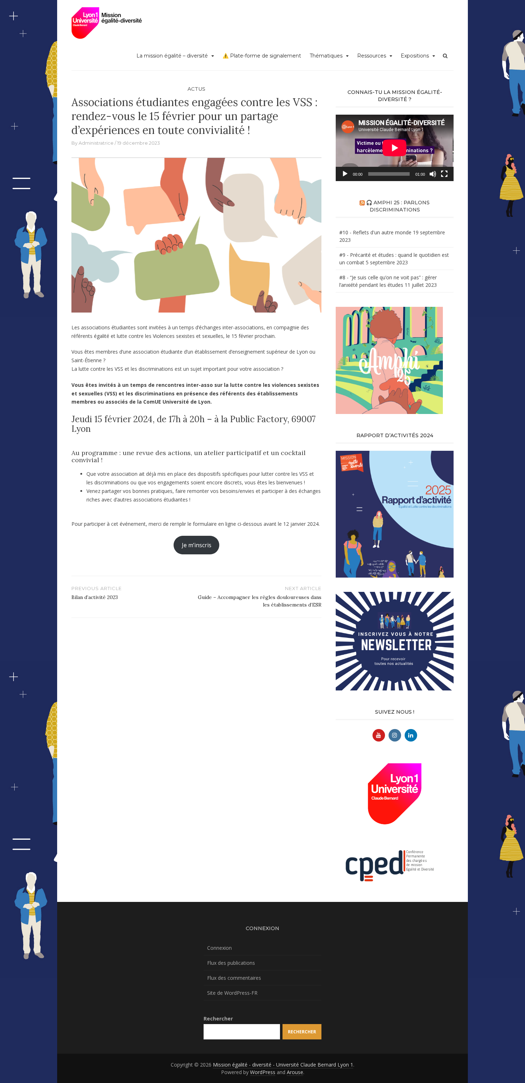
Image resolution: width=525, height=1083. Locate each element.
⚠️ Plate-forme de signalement (261, 56)
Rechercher (218, 1018)
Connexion (219, 947)
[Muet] (432, 174)
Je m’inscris (196, 545)
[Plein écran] (444, 174)
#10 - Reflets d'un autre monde (375, 232)
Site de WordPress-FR (232, 992)
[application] (395, 148)
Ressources (371, 56)
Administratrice (96, 143)
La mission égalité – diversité (172, 56)
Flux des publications (231, 962)
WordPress (262, 1072)
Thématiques (326, 56)
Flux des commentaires (234, 977)
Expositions (415, 56)
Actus (196, 89)
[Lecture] (345, 174)
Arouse (295, 1072)
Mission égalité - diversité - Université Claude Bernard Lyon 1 (283, 1064)
